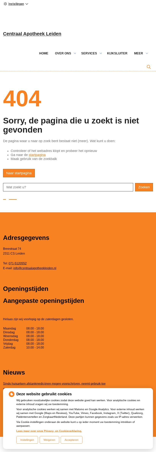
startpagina (37, 155)
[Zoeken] (149, 67)
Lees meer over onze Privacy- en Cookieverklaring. (49, 430)
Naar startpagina (19, 173)
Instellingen (27, 439)
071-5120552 (18, 263)
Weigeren (49, 439)
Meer (138, 53)
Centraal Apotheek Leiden (32, 33)
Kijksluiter (117, 53)
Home (43, 53)
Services (89, 53)
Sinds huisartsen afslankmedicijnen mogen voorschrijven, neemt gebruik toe (54, 383)
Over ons (63, 53)
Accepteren (71, 439)
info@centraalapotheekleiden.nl (34, 268)
